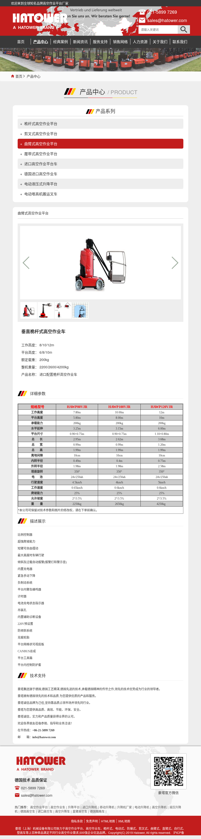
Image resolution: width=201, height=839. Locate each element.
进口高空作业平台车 (40, 163)
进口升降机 (89, 807)
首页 (18, 76)
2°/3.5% (77, 498)
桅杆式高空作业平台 (40, 123)
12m (161, 412)
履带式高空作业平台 (40, 153)
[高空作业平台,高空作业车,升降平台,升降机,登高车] (40, 21)
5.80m (77, 418)
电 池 (37, 477)
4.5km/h (77, 482)
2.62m (119, 439)
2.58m (161, 466)
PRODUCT (124, 92)
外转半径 (37, 466)
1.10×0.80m (162, 434)
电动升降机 (142, 807)
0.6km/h (119, 487)
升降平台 (74, 807)
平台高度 (37, 418)
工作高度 (37, 412)
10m (161, 418)
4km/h (119, 482)
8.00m (119, 418)
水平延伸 (37, 428)
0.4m (119, 461)
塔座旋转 (37, 471)
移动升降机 (107, 807)
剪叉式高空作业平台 (40, 133)
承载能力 (37, 423)
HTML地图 (108, 821)
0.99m (77, 444)
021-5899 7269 (33, 787)
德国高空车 (27, 811)
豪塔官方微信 (168, 792)
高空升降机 (159, 807)
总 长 (37, 439)
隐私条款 (77, 821)
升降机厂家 (124, 807)
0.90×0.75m (77, 434)
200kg (77, 423)
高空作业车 (57, 807)
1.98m (77, 466)
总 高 (37, 450)
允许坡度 (37, 498)
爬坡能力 (37, 493)
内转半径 (37, 461)
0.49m (77, 461)
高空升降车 (62, 811)
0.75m (161, 461)
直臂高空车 (80, 811)
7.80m (77, 412)
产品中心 (33, 76)
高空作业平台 (39, 807)
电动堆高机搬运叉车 (40, 193)
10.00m (119, 412)
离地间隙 (37, 455)
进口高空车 (45, 811)
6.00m (161, 428)
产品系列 (105, 111)
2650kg (119, 504)
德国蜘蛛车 (97, 811)
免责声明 (92, 821)
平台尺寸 (37, 434)
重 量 (37, 504)
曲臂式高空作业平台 (40, 143)
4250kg (161, 504)
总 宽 (37, 444)
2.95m (77, 439)
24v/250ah (77, 477)
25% (77, 493)
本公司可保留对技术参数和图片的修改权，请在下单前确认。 (59, 510)
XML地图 (124, 821)
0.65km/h (77, 487)
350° (77, 471)
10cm (77, 455)
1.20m (161, 444)
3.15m (119, 428)
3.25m (77, 428)
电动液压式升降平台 (40, 183)
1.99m (77, 450)
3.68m (161, 439)
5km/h (161, 482)
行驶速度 (37, 482)
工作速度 (37, 487)
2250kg (77, 504)
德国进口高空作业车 (40, 173)
